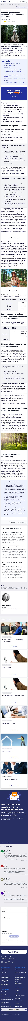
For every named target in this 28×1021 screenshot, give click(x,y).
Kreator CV (3, 991)
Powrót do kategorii (21, 7)
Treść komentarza (6, 917)
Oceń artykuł (4, 931)
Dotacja (17, 1003)
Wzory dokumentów (6, 997)
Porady (7, 4)
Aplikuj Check (18, 998)
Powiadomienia (4, 984)
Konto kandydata (5, 977)
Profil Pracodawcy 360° (21, 972)
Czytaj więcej (14, 646)
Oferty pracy (4, 969)
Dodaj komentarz (14, 936)
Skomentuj (22, 522)
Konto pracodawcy (19, 975)
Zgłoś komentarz (24, 860)
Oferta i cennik (18, 969)
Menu (24, 1)
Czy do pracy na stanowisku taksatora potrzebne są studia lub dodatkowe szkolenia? (13, 71)
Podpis (3, 911)
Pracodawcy (4, 972)
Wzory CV (3, 994)
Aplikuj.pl (2, 4)
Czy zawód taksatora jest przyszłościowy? (14, 82)
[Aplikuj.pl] (14, 951)
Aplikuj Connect (18, 1001)
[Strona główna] (5, 1)
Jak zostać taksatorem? (9, 65)
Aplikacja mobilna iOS (6, 1006)
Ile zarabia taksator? (8, 67)
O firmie (17, 990)
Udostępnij (13, 522)
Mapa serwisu (18, 1006)
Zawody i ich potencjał (15, 4)
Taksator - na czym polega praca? (12, 63)
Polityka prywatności (20, 995)
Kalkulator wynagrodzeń (7, 999)
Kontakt (17, 993)
